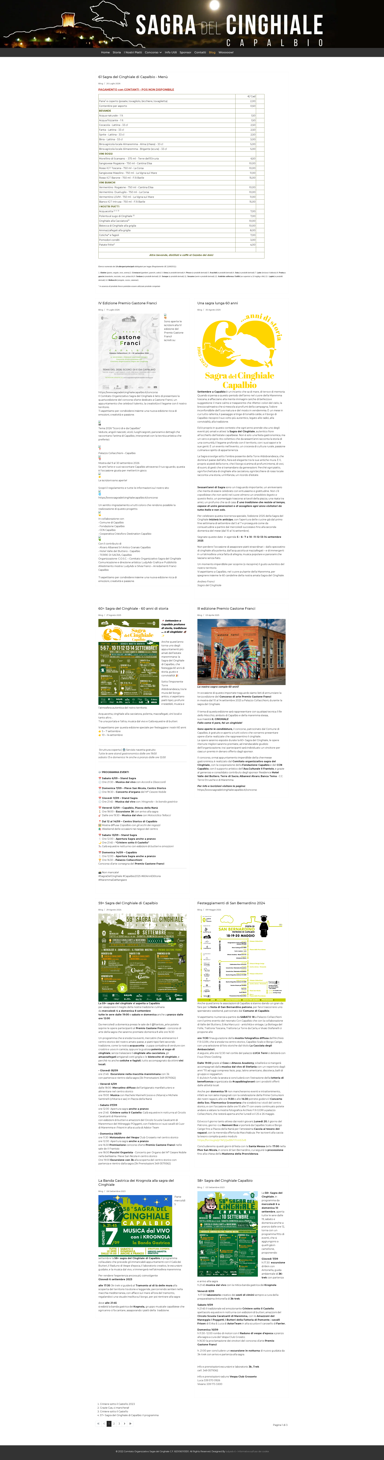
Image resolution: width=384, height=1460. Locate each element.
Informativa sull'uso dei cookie (253, 1451)
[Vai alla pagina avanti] (124, 1424)
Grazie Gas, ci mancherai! (114, 1407)
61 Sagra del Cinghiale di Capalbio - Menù (133, 77)
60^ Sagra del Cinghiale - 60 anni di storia (133, 609)
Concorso (151, 52)
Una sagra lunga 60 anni (217, 303)
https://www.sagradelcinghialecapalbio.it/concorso (128, 497)
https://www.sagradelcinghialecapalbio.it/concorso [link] (128, 392)
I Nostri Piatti (133, 52)
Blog (212, 52)
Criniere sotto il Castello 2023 (117, 1404)
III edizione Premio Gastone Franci (226, 609)
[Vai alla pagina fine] (130, 1424)
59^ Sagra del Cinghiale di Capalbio (128, 903)
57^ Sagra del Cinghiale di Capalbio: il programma (129, 1415)
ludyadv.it (231, 1451)
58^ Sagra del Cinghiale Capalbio (225, 1181)
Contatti (200, 52)
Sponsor (185, 52)
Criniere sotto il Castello (114, 1411)
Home (105, 52)
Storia (117, 52)
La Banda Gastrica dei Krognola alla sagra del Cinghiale (136, 1183)
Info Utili (171, 52)
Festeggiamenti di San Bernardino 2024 (231, 903)
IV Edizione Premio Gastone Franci (127, 303)
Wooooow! (226, 52)
